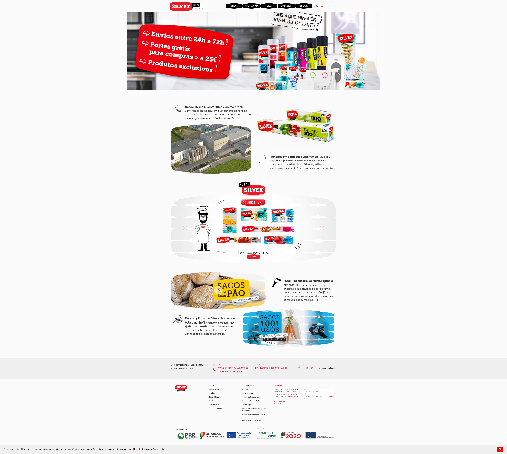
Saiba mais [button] (158, 449)
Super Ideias (214, 397)
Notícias (244, 389)
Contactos (213, 401)
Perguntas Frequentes (250, 397)
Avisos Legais (246, 405)
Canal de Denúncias (217, 409)
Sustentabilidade (248, 386)
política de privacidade (291, 396)
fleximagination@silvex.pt (274, 367)
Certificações (214, 405)
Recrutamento (247, 393)
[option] (253, 51)
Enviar (331, 397)
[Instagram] (307, 367)
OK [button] (500, 449)
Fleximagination (215, 389)
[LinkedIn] (311, 367)
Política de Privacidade (250, 401)
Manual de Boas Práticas (251, 421)
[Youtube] (303, 367)
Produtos (212, 393)
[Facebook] (299, 367)
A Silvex (212, 386)
